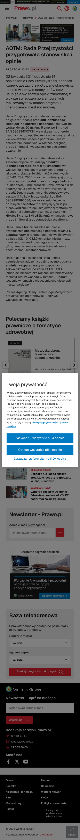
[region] (40, 420)
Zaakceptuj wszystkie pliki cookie (40, 438)
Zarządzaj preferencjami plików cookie (40, 458)
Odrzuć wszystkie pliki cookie (40, 450)
